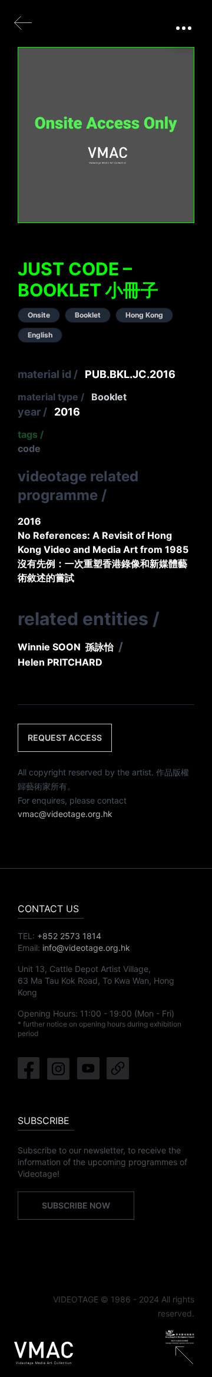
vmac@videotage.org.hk (65, 814)
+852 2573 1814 (69, 936)
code (29, 448)
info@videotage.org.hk (86, 948)
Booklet (109, 397)
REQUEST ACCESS (65, 738)
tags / (31, 434)
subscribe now (76, 1205)
